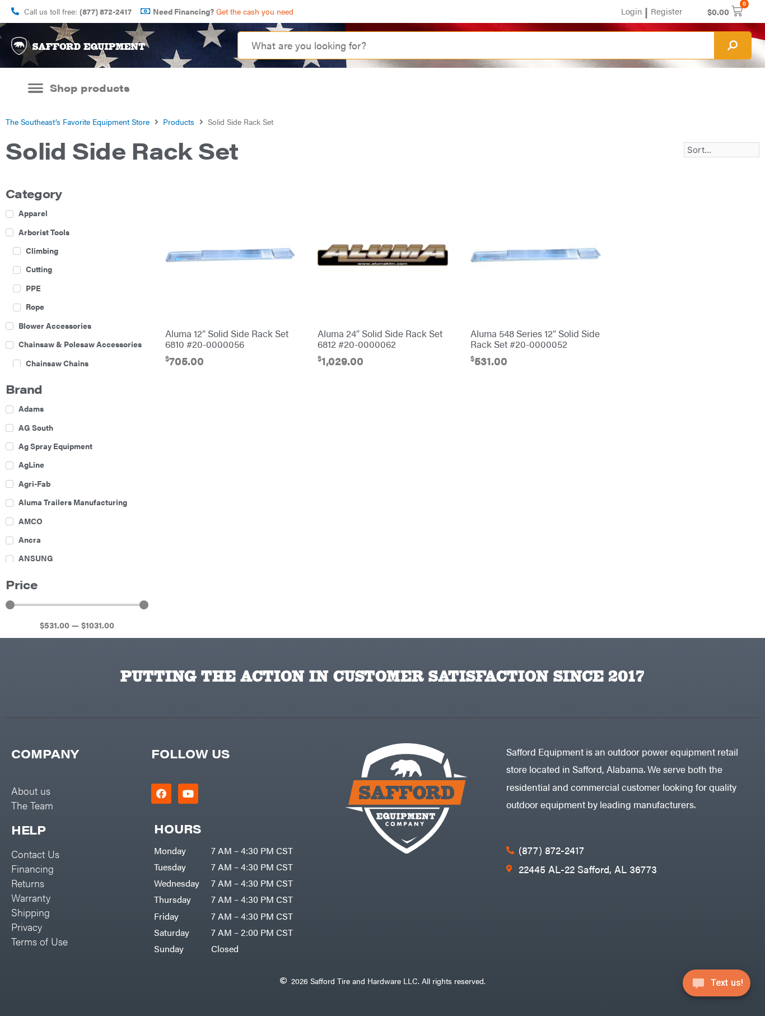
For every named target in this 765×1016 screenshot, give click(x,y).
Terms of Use (39, 941)
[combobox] (476, 45)
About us (30, 791)
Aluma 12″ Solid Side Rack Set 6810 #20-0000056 (226, 339)
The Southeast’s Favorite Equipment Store (78, 121)
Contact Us (35, 854)
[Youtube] (188, 794)
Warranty (30, 898)
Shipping (30, 912)
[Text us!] (716, 986)
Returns (27, 883)
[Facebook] (161, 794)
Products (178, 121)
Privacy (26, 927)
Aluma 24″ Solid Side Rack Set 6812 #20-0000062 (380, 339)
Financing (32, 868)
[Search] (732, 45)
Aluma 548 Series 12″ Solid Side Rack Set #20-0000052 (535, 339)
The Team (32, 805)
